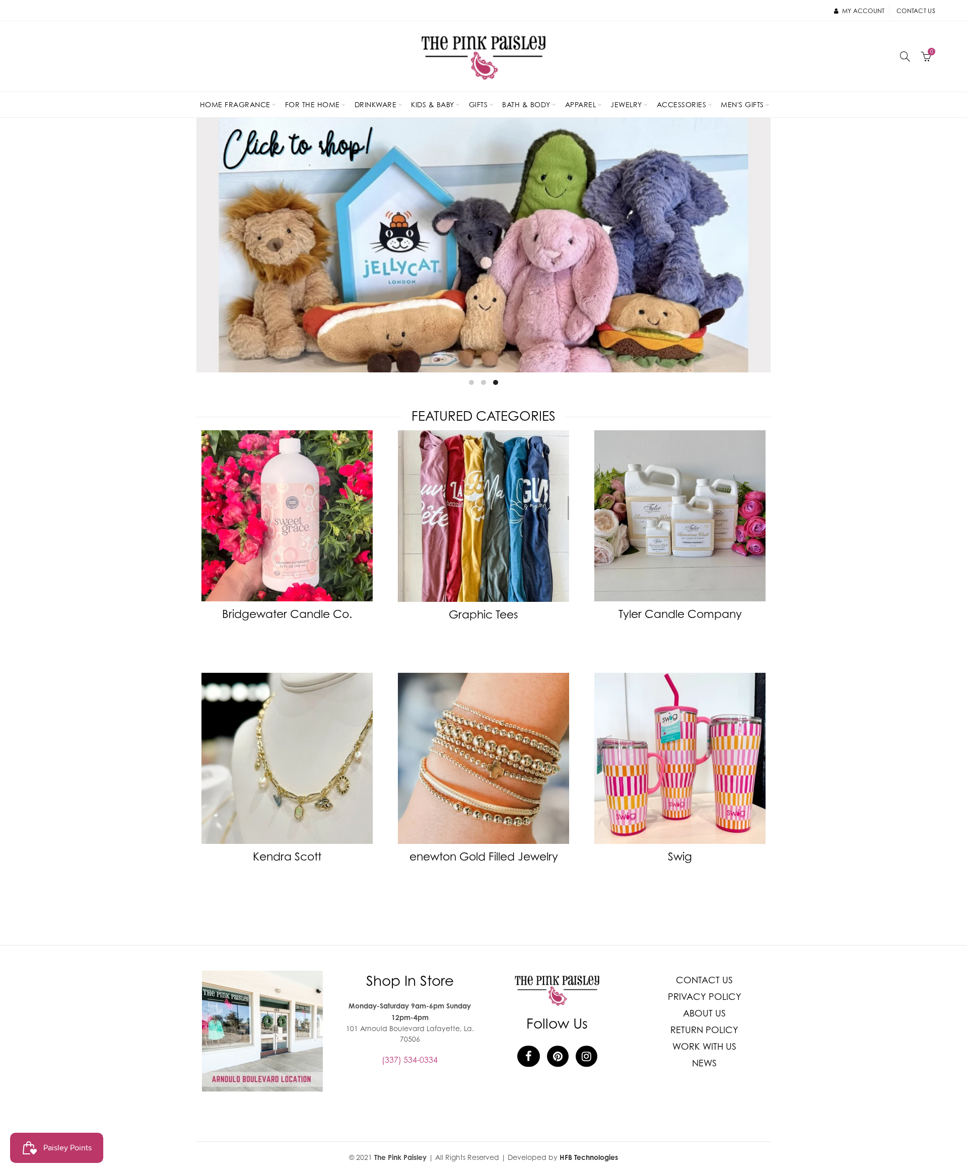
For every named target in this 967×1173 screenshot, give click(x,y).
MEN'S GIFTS (742, 104)
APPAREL (580, 104)
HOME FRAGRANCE (235, 104)
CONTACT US (704, 980)
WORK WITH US (704, 1046)
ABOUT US (704, 1013)
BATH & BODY (526, 104)
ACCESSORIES (682, 104)
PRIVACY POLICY (704, 996)
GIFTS (478, 104)
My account (863, 11)
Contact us (915, 11)
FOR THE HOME (312, 104)
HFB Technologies (589, 1157)
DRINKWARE (376, 104)
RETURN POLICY (704, 1030)
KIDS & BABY (432, 104)
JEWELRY (626, 104)
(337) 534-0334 (410, 1060)
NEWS (704, 1063)
